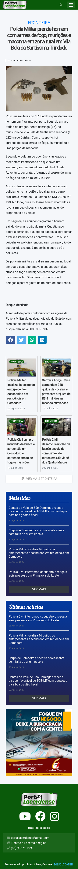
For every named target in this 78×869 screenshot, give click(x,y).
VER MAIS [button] (39, 589)
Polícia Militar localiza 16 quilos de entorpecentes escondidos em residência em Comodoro (39, 553)
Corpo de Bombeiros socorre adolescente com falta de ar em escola (36, 532)
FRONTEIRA (17, 361)
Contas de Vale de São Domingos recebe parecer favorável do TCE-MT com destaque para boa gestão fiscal (38, 511)
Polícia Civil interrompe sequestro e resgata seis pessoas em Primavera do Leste (38, 573)
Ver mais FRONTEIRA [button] (41, 479)
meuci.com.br (63, 864)
